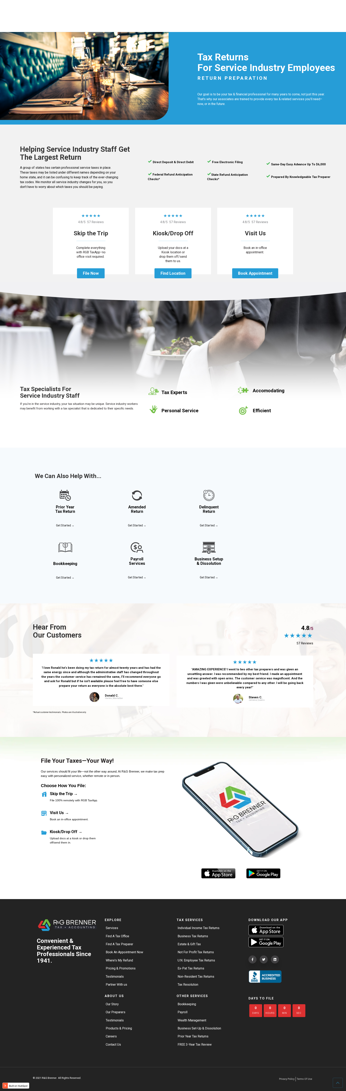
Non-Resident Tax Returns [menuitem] (196, 976)
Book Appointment (255, 273)
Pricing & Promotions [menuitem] (121, 968)
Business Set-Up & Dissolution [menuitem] (199, 1028)
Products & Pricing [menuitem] (119, 1028)
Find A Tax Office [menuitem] (117, 936)
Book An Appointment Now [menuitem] (124, 952)
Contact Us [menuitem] (113, 1044)
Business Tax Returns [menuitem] (193, 936)
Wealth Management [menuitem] (192, 1020)
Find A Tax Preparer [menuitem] (119, 944)
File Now (91, 273)
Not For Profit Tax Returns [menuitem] (196, 952)
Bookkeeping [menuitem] (187, 1004)
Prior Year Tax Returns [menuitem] (193, 1036)
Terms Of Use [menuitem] (304, 1078)
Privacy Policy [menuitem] (287, 1078)
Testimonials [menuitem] (115, 976)
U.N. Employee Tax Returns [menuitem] (196, 960)
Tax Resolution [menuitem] (188, 984)
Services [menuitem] (112, 928)
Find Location (173, 273)
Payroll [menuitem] (182, 1012)
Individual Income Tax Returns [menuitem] (198, 928)
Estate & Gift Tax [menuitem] (189, 944)
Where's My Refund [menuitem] (119, 960)
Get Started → (65, 525)
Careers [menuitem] (111, 1036)
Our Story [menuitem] (112, 1004)
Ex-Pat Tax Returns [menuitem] (191, 968)
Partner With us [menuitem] (116, 984)
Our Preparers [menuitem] (115, 1012)
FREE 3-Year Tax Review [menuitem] (195, 1044)
